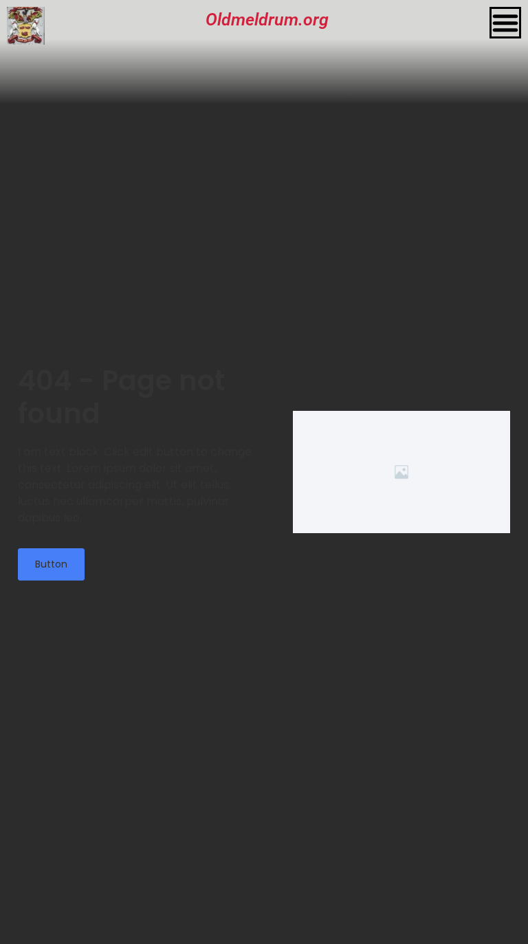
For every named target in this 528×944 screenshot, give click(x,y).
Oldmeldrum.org (267, 20)
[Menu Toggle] (505, 22)
